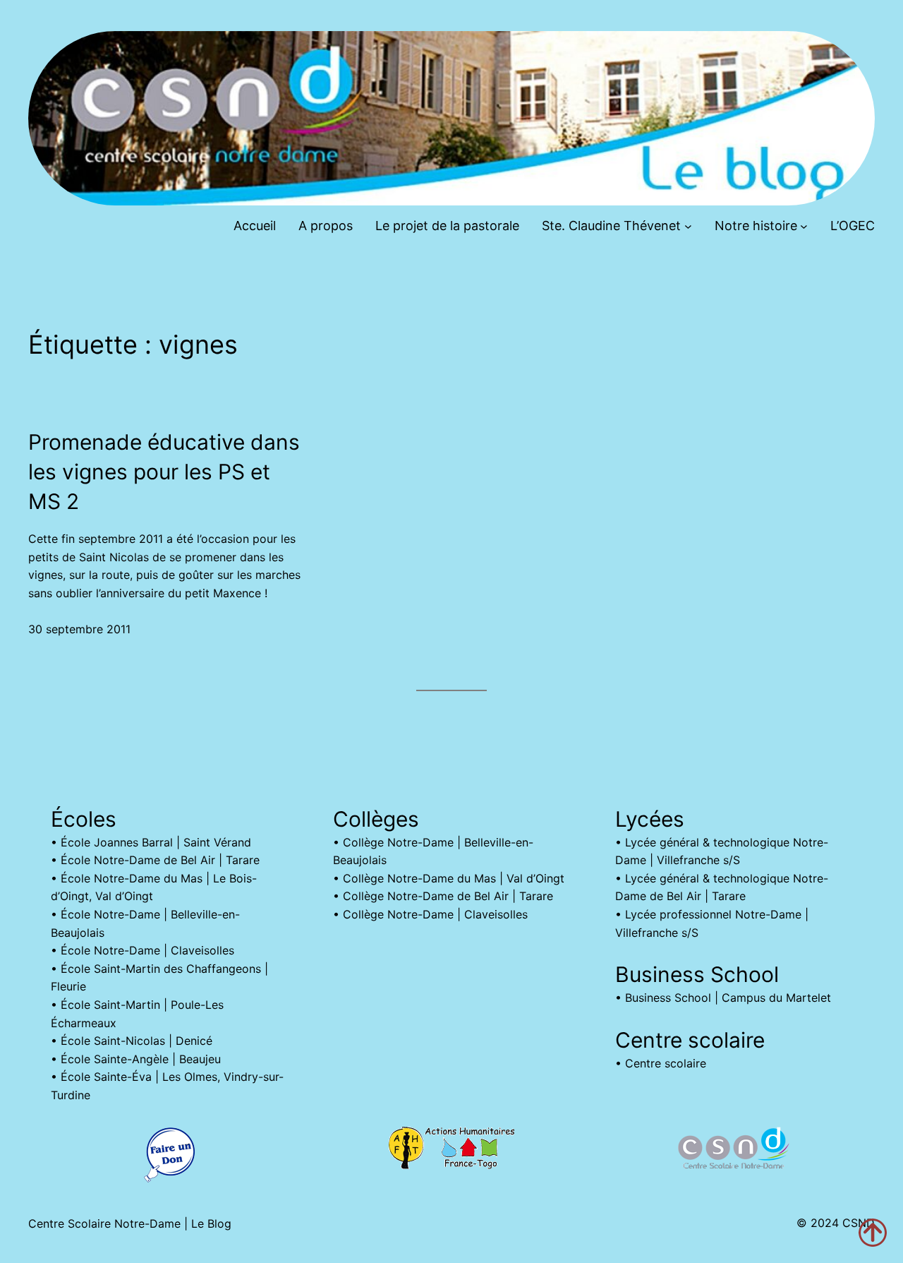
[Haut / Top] (873, 1233)
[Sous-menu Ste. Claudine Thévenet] (688, 226)
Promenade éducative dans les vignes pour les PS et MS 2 (164, 471)
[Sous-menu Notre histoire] (804, 226)
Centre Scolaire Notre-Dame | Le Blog (129, 1223)
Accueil (255, 225)
